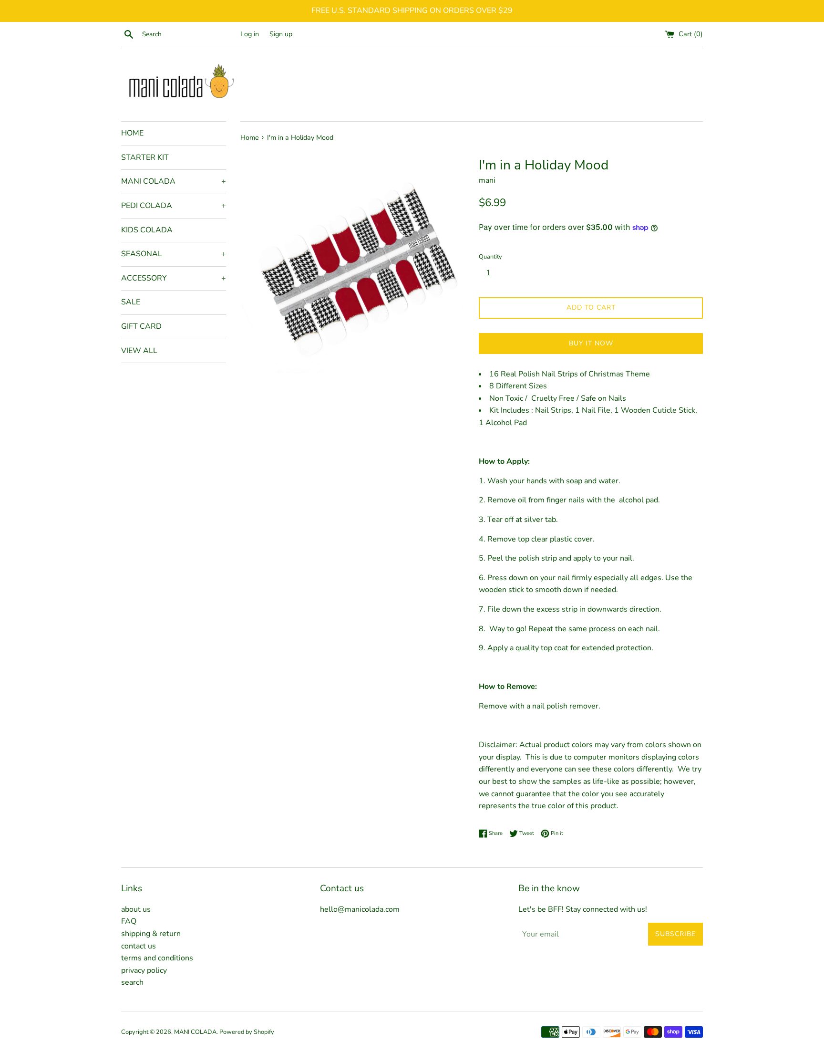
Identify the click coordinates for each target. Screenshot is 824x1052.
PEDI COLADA (173, 205)
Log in (249, 34)
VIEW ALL (139, 350)
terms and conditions (157, 958)
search (132, 982)
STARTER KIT (145, 157)
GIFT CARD (141, 326)
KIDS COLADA (147, 230)
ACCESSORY (173, 278)
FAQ (128, 921)
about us (136, 909)
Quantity (490, 256)
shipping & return (151, 933)
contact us (138, 946)
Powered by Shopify (246, 1032)
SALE (130, 302)
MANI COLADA (173, 181)
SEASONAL (173, 254)
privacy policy (144, 970)
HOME (132, 133)
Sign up (280, 34)
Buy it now (591, 343)
